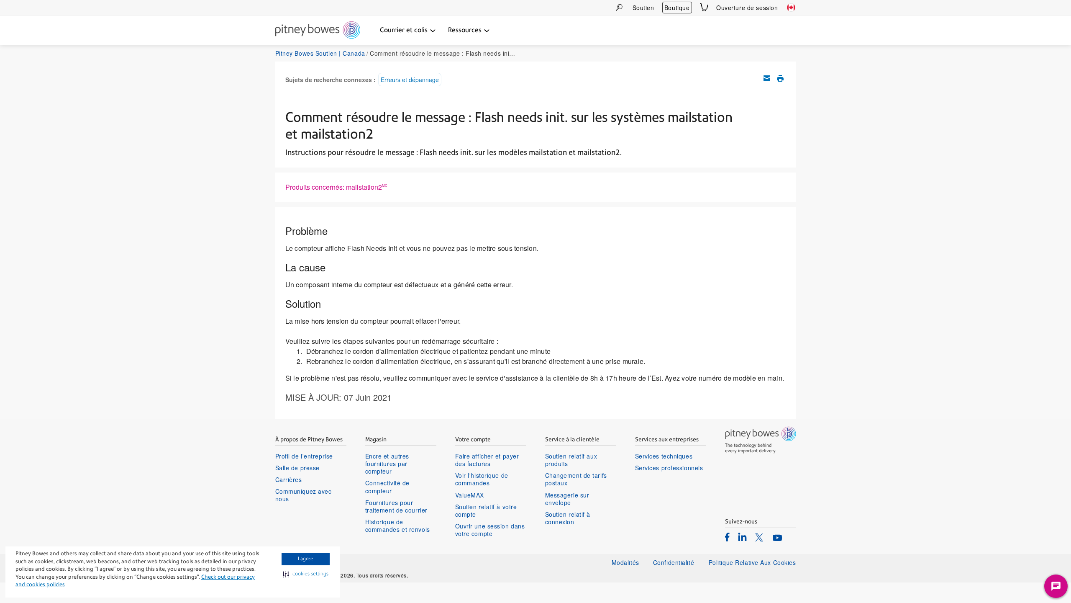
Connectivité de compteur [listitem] (387, 486)
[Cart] (704, 7)
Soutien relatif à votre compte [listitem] (486, 510)
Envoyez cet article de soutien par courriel (767, 78)
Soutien (643, 7)
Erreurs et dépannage (410, 79)
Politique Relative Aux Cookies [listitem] (752, 562)
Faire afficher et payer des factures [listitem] (487, 459)
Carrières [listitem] (288, 479)
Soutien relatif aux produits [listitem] (571, 459)
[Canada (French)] (791, 8)
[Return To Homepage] (317, 30)
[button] (305, 574)
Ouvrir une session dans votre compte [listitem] (490, 529)
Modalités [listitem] (625, 562)
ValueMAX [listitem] (469, 495)
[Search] (619, 7)
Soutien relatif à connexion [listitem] (568, 518)
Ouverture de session (747, 7)
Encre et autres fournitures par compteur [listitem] (387, 463)
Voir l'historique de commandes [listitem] (481, 479)
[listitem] (727, 536)
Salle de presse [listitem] (297, 468)
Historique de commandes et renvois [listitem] (397, 525)
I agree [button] (305, 559)
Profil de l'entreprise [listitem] (304, 456)
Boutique (676, 7)
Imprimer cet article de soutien (780, 78)
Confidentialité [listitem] (674, 562)
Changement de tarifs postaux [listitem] (576, 479)
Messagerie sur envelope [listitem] (567, 498)
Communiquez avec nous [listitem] (303, 494)
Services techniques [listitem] (664, 456)
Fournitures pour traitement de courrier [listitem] (396, 506)
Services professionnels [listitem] (669, 468)
